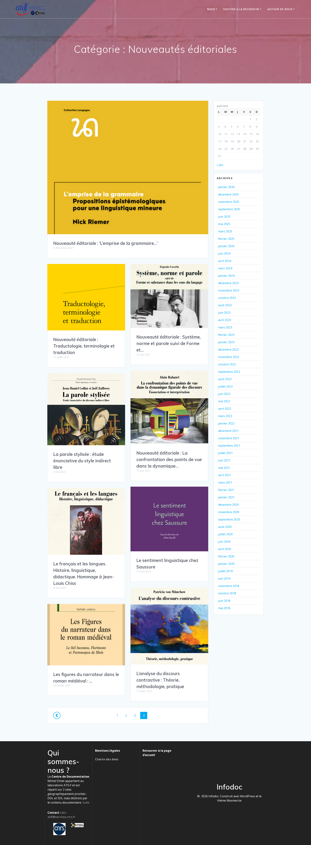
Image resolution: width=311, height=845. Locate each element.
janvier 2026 (226, 187)
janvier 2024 (226, 276)
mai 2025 (224, 224)
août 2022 (225, 379)
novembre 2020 (228, 512)
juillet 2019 (225, 571)
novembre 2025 (228, 202)
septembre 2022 (229, 372)
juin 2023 (224, 313)
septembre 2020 (229, 519)
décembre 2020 (228, 505)
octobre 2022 (227, 364)
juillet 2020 (225, 534)
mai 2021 (224, 468)
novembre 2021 (228, 438)
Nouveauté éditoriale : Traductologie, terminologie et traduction (84, 346)
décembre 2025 (228, 194)
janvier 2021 (226, 497)
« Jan (220, 165)
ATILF (67, 785)
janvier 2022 (226, 423)
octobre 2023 (227, 298)
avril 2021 (224, 475)
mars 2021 (225, 482)
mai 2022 (224, 401)
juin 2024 (224, 253)
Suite (85, 802)
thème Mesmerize (229, 800)
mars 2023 (225, 327)
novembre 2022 (228, 357)
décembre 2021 (228, 431)
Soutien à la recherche (241, 9)
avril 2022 (224, 409)
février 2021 (226, 490)
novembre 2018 (228, 586)
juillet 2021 (225, 453)
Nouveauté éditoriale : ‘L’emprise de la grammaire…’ (105, 243)
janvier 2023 (226, 342)
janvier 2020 (226, 564)
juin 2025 (224, 217)
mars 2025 (225, 231)
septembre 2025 (229, 209)
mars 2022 (225, 416)
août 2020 (225, 527)
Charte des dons (106, 759)
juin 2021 (224, 460)
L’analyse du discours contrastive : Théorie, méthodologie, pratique (160, 680)
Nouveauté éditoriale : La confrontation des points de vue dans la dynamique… (169, 459)
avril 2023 (224, 320)
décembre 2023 (228, 283)
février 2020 (226, 556)
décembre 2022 (228, 350)
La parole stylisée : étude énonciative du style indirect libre (82, 461)
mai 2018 (224, 608)
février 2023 (226, 335)
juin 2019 (224, 579)
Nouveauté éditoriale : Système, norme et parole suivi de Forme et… (168, 343)
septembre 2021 (229, 446)
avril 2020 (224, 549)
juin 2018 (224, 601)
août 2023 (225, 305)
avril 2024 (224, 261)
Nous (211, 9)
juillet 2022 (225, 386)
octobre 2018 (227, 593)
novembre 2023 (228, 290)
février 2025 (226, 239)
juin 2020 (224, 542)
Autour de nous (279, 9)
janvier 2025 (226, 246)
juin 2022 (224, 394)
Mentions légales (107, 751)
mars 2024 (225, 268)
